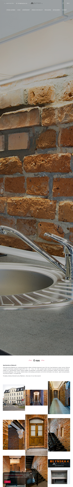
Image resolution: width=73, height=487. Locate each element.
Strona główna (10, 10)
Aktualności (56, 10)
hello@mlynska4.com (22, 3)
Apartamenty (26, 10)
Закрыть (7, 481)
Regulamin (48, 10)
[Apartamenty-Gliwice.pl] (36, 3)
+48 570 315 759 (9, 3)
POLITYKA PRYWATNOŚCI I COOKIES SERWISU (13, 475)
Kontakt (64, 10)
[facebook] (63, 3)
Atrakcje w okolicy (37, 10)
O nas (18, 10)
